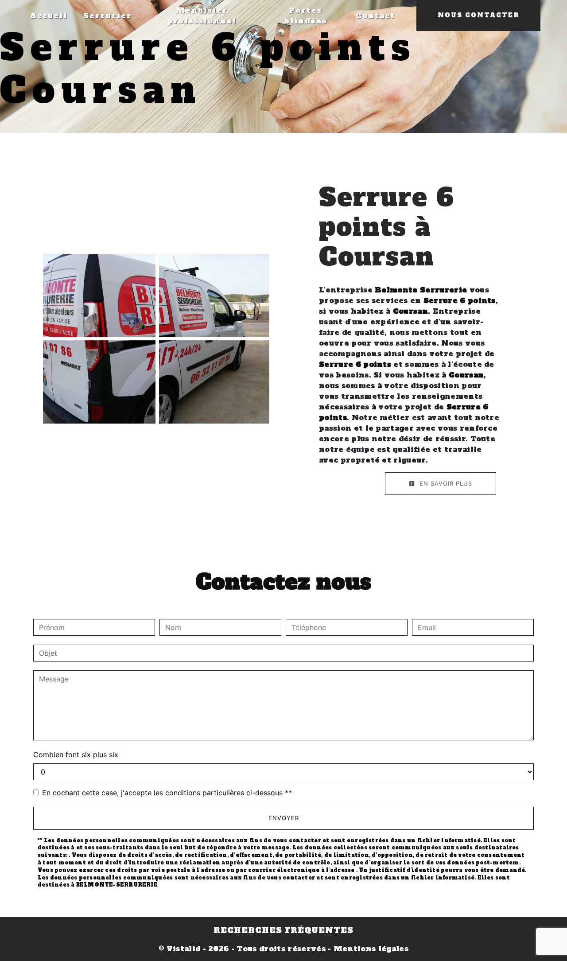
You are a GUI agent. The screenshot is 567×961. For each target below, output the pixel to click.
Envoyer (283, 817)
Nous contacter (478, 15)
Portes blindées (305, 15)
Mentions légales (369, 948)
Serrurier (107, 15)
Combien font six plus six (75, 754)
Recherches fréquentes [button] (283, 930)
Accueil (48, 15)
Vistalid (184, 948)
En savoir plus (444, 483)
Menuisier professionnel (202, 15)
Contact (375, 15)
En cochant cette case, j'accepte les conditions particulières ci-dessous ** (167, 792)
